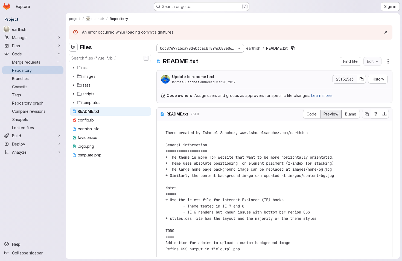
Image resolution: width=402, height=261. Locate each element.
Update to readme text (193, 76)
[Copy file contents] (366, 114)
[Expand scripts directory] (73, 94)
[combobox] (110, 58)
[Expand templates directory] (73, 102)
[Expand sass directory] (73, 85)
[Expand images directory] (73, 76)
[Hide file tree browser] (73, 47)
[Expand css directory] (73, 67)
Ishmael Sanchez (185, 82)
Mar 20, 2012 (225, 82)
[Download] (384, 114)
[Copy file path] (293, 48)
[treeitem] (110, 67)
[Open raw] (375, 114)
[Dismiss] (386, 32)
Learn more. (322, 95)
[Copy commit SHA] (361, 79)
